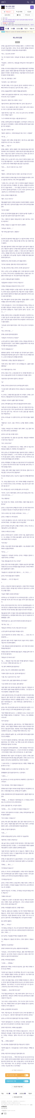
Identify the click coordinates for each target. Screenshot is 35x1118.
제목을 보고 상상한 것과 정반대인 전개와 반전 (17, 32)
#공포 (17, 19)
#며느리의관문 (8, 19)
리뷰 (12, 28)
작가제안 (32, 7)
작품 (2, 28)
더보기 (32, 25)
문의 (31, 1104)
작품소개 (32, 28)
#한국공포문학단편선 (10, 21)
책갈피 (26, 28)
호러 (6, 18)
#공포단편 (21, 19)
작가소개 (27, 15)
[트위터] (2, 1114)
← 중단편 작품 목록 (18, 1086)
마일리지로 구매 (17, 1081)
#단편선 (26, 19)
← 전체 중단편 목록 (17, 1097)
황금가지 (4, 1110)
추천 (6, 28)
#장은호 (14, 19)
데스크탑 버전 (4, 1108)
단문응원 (19, 28)
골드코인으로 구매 (17, 1075)
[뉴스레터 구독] (5, 1114)
